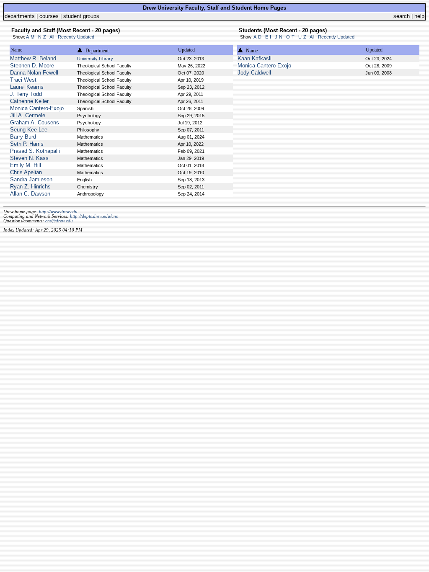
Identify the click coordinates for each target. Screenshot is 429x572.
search (401, 16)
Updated (186, 50)
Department (97, 51)
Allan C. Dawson (30, 194)
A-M (30, 36)
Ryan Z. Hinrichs (30, 186)
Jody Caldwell (254, 73)
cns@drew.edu (59, 221)
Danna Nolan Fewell (34, 73)
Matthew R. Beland (33, 58)
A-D (257, 36)
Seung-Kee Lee (28, 129)
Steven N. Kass (29, 158)
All (51, 36)
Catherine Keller (29, 101)
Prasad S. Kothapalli (35, 151)
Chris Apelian (26, 172)
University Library (95, 58)
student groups (81, 16)
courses (49, 16)
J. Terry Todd (26, 94)
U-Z (302, 36)
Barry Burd (23, 137)
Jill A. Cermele (27, 115)
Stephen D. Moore (32, 65)
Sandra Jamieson (31, 179)
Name (16, 50)
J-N (278, 36)
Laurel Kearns (27, 87)
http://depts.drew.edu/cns (94, 216)
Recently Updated (76, 36)
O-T (290, 36)
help (419, 16)
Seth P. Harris (27, 144)
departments (20, 16)
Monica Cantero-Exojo (37, 108)
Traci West (23, 80)
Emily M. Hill (25, 165)
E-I (268, 36)
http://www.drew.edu (58, 211)
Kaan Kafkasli (254, 58)
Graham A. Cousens (34, 122)
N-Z (42, 36)
